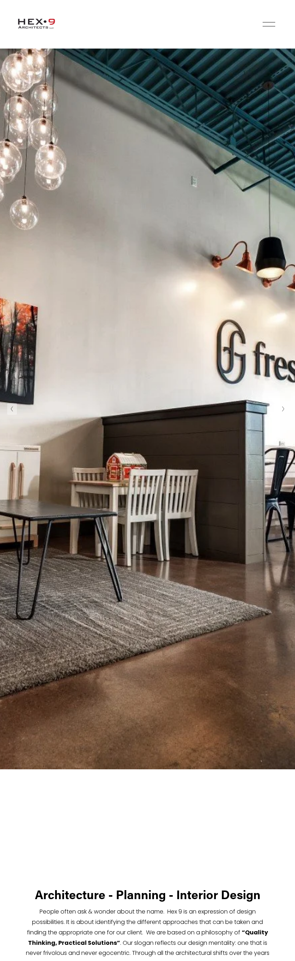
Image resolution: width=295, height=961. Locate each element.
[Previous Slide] (12, 409)
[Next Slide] (283, 409)
